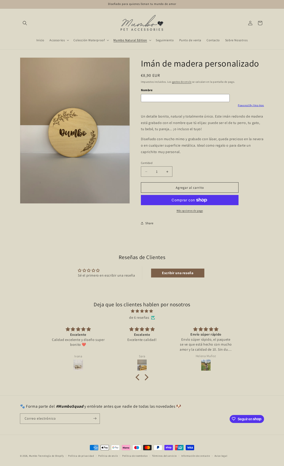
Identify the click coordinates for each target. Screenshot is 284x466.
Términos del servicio (164, 455)
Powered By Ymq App (251, 105)
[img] (142, 311)
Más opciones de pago (190, 210)
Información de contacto (195, 455)
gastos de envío (182, 81)
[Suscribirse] (95, 418)
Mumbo (33, 455)
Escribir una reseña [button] (177, 273)
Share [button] (149, 223)
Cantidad (146, 163)
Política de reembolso (135, 455)
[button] (25, 23)
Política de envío (108, 455)
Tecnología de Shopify (51, 455)
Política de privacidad (81, 455)
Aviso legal (221, 455)
